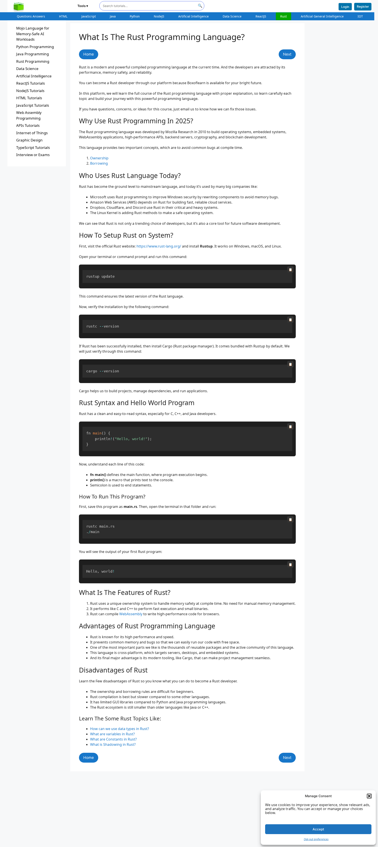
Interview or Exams (33, 154)
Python (135, 16)
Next (287, 54)
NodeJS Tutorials (30, 90)
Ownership (99, 158)
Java (113, 16)
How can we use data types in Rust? (119, 728)
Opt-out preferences (316, 839)
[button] (369, 796)
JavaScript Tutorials (32, 105)
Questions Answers (31, 16)
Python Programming (35, 46)
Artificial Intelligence (193, 16)
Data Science (232, 16)
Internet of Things (32, 132)
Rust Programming (32, 61)
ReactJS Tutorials (30, 83)
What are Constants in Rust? (113, 739)
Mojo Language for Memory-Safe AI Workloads (32, 34)
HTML (63, 16)
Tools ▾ (82, 6)
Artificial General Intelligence (322, 16)
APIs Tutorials (28, 125)
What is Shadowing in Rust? (113, 744)
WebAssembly (130, 614)
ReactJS (261, 16)
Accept (318, 829)
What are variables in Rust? (112, 734)
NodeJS (159, 16)
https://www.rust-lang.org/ (158, 246)
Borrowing (99, 163)
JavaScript (88, 16)
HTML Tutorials (29, 97)
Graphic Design (29, 140)
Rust (283, 16)
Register (363, 6)
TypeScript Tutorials (33, 147)
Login (345, 7)
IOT (360, 16)
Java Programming (32, 53)
